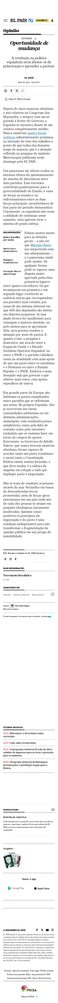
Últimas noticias (13, 727)
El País (29, 77)
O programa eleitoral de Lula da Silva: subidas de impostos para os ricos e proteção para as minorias (28, 752)
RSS (29, 978)
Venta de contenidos (20, 971)
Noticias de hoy (44, 978)
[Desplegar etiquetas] (52, 594)
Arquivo (8, 849)
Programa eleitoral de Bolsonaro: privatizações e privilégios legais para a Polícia (25, 765)
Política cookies (46, 971)
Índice (34, 978)
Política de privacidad (16, 974)
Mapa (28, 974)
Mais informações (10, 609)
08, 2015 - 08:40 (29, 82)
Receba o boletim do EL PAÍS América (26, 553)
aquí (49, 616)
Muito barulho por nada (11, 238)
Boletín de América (14, 817)
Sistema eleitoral (21, 594)
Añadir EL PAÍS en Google (19, 99)
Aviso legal (34, 971)
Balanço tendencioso (10, 261)
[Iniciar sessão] (52, 20)
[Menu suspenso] (5, 20)
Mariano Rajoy (40, 245)
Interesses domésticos (10, 250)
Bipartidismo (38, 594)
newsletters (10, 810)
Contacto (7, 971)
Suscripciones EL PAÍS (41, 974)
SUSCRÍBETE (42, 20)
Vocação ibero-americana (12, 272)
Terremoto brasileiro (17, 575)
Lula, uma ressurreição (23, 742)
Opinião (11, 31)
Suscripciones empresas (17, 978)
